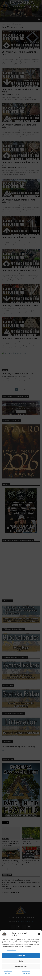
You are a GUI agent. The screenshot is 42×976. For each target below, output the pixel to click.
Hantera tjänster (11, 950)
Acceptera (21, 956)
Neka (21, 961)
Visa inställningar (21, 966)
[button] (39, 934)
